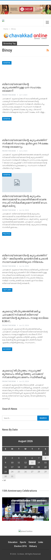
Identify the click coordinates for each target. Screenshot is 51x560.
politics (6, 234)
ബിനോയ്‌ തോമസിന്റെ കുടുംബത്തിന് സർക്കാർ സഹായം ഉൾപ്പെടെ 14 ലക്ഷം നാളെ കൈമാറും (25, 143)
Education (12, 542)
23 (5, 472)
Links (40, 542)
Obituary (7, 290)
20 (32, 467)
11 (19, 462)
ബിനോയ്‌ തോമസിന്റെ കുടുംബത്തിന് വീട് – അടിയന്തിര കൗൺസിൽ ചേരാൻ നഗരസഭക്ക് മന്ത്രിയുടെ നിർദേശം (25, 258)
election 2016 (20, 546)
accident (7, 349)
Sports (23, 542)
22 (45, 467)
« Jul (4, 480)
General (6, 63)
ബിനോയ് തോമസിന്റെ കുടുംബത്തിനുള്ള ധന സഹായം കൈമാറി (21, 87)
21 (39, 467)
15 (45, 462)
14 (39, 462)
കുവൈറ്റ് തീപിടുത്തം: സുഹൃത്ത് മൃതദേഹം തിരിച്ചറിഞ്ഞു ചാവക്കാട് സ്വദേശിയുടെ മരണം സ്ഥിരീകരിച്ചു (24, 374)
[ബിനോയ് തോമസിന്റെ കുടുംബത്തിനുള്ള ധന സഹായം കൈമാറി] (17, 70)
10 (12, 462)
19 (25, 467)
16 (5, 467)
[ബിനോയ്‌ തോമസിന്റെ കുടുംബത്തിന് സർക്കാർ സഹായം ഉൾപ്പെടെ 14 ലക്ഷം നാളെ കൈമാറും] (17, 126)
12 (25, 462)
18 (19, 467)
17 (12, 467)
